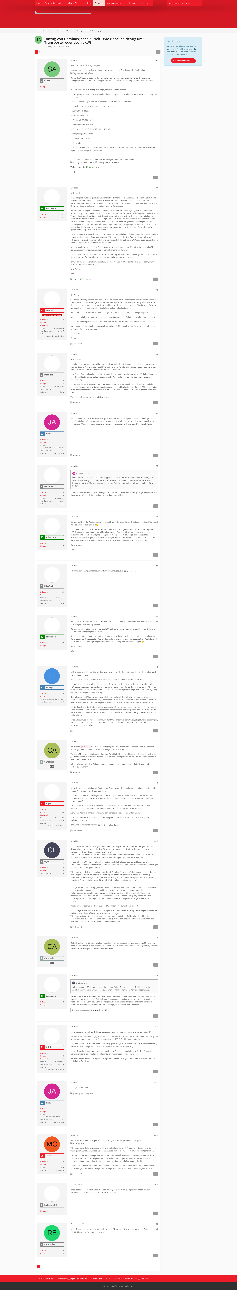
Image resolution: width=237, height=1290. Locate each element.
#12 (156, 783)
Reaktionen (43, 214)
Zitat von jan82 (82, 473)
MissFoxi (86, 746)
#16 (156, 1026)
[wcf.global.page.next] (43, 52)
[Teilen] (158, 52)
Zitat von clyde (82, 983)
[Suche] (198, 3)
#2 (157, 188)
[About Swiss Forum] (118, 17)
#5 (157, 413)
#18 (156, 1135)
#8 (157, 565)
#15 (156, 975)
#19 (156, 1184)
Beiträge (43, 87)
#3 (157, 290)
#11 (156, 741)
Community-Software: (118, 1286)
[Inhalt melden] (155, 177)
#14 (156, 937)
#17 (156, 1082)
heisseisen (94, 1010)
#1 (157, 60)
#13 (156, 841)
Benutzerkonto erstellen (183, 60)
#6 (157, 466)
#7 (157, 516)
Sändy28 (51, 46)
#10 (156, 667)
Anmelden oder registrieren (180, 3)
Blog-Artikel (44, 325)
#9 (157, 616)
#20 (156, 1224)
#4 (157, 354)
